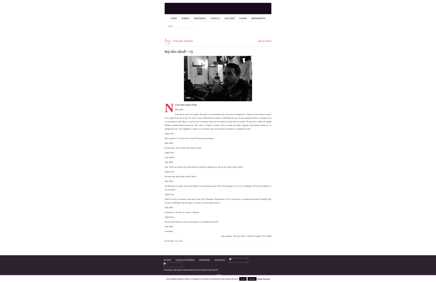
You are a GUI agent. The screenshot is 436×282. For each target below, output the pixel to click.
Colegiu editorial (185, 260)
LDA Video (229, 18)
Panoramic (200, 18)
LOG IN (218, 275)
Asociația (219, 260)
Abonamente (258, 18)
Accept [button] (243, 279)
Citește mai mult (263, 279)
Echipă (167, 260)
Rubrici (185, 18)
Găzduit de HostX (209, 270)
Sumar (243, 18)
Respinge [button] (252, 279)
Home (174, 18)
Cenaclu (215, 18)
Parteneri (204, 260)
